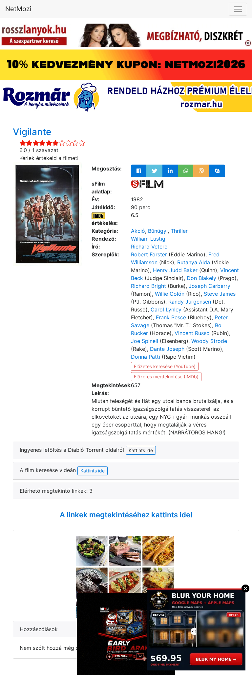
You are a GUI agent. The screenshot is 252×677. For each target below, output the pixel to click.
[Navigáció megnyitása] (238, 9)
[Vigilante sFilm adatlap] (147, 183)
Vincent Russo (192, 333)
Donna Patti (145, 356)
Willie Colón (169, 293)
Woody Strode (209, 341)
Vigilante (32, 131)
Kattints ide (92, 470)
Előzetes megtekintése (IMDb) (166, 376)
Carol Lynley (166, 309)
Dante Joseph (167, 349)
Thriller (179, 231)
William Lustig (148, 238)
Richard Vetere (149, 246)
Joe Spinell (144, 341)
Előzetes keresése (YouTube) (165, 366)
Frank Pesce (171, 317)
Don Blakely (201, 278)
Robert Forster (149, 254)
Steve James (220, 293)
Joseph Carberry (209, 286)
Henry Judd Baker (175, 270)
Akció (138, 231)
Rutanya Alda (193, 262)
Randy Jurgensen (189, 301)
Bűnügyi (158, 231)
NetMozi (18, 9)
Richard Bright (148, 286)
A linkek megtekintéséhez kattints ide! (126, 514)
